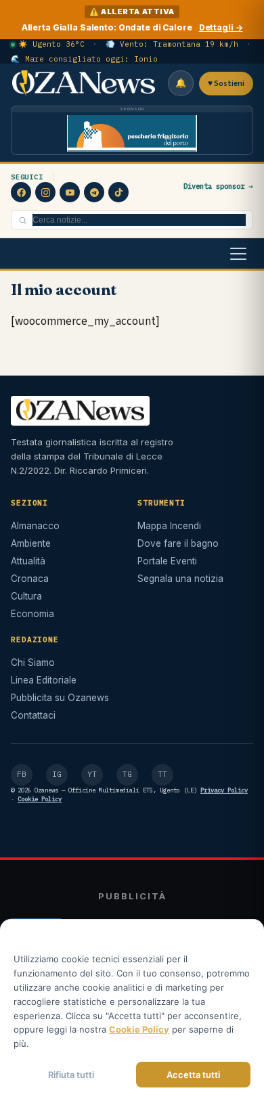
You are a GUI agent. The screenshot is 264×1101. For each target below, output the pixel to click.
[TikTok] (118, 192)
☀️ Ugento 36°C (51, 44)
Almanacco (35, 525)
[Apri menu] (238, 254)
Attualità (28, 561)
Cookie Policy (40, 799)
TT (162, 774)
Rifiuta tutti (71, 1074)
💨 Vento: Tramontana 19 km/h (172, 44)
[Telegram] (94, 192)
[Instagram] (45, 192)
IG (57, 774)
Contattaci (33, 715)
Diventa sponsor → (218, 186)
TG (127, 774)
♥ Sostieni (226, 83)
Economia (32, 613)
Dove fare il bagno (178, 543)
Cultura (26, 596)
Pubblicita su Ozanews (60, 697)
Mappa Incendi (169, 525)
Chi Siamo (33, 662)
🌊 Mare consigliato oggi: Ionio (84, 59)
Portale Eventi (167, 561)
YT (92, 774)
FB (21, 774)
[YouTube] (70, 192)
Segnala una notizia (180, 578)
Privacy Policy (224, 790)
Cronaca (30, 578)
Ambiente (31, 543)
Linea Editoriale (43, 680)
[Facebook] (21, 192)
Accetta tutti (193, 1074)
